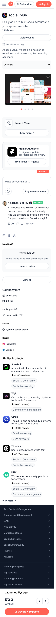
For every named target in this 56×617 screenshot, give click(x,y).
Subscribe (26, 4)
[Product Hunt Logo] (10, 4)
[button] (4, 203)
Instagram (11, 344)
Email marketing (22, 433)
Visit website (27, 37)
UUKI (14, 472)
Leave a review (27, 266)
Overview (8, 64)
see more (7, 56)
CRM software (21, 438)
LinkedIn (10, 350)
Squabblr (16, 364)
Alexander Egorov (18, 202)
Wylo (14, 393)
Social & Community (24, 380)
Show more (25, 132)
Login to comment (35, 191)
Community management (27, 409)
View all (27, 279)
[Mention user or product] (8, 191)
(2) (12, 223)
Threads (16, 446)
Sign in (45, 4)
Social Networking (15, 44)
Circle (14, 416)
